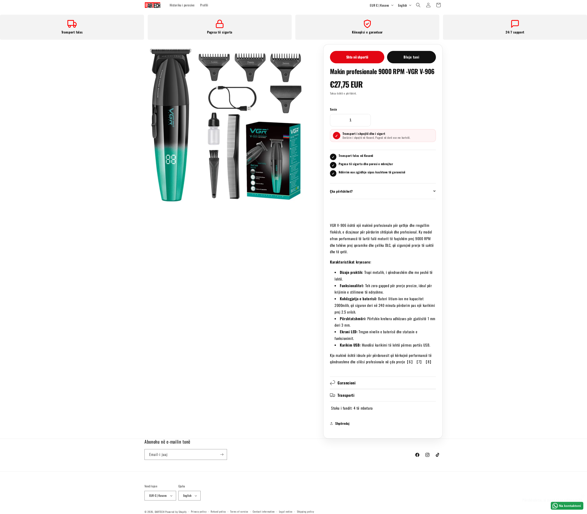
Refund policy (218, 511)
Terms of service (239, 511)
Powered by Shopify (176, 512)
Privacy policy (199, 511)
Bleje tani (411, 56)
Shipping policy (305, 511)
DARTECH (160, 512)
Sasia (333, 109)
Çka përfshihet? (341, 191)
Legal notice (286, 511)
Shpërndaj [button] (342, 423)
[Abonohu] (222, 454)
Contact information (264, 511)
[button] (418, 5)
